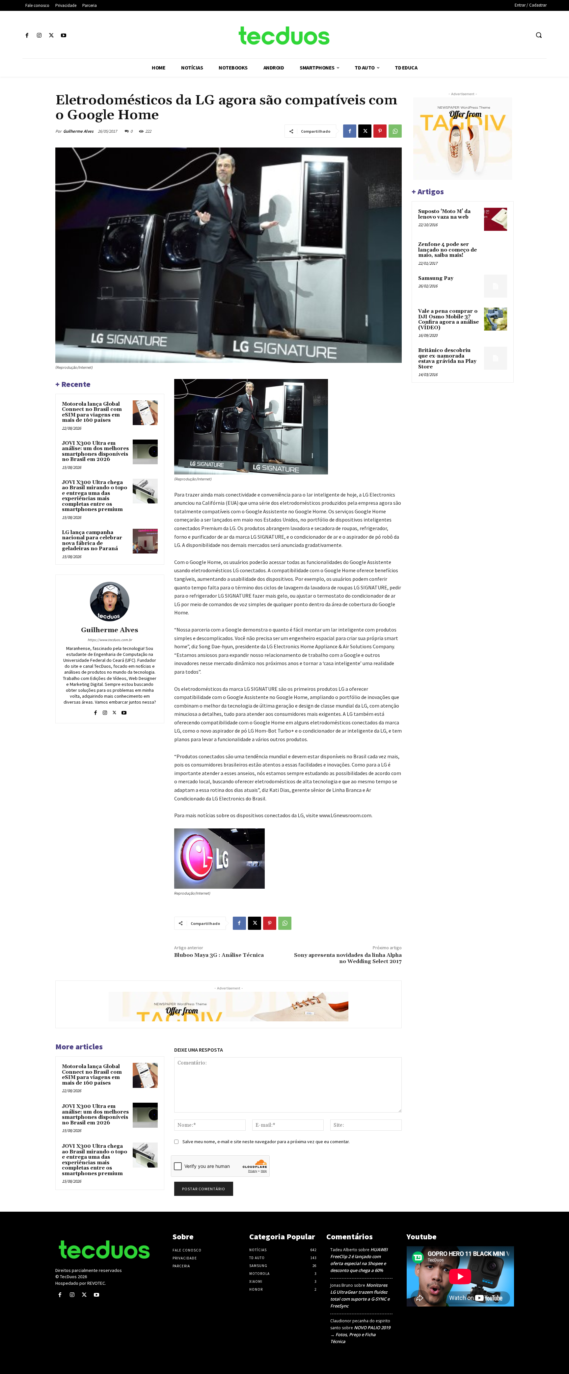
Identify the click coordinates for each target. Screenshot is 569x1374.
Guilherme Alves (78, 131)
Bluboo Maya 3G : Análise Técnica (219, 955)
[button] (539, 35)
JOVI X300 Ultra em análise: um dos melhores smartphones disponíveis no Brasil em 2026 (95, 451)
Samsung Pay (435, 278)
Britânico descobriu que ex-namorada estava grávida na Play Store (447, 358)
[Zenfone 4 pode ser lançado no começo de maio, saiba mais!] (495, 252)
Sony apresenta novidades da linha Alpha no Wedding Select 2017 (348, 958)
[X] (51, 35)
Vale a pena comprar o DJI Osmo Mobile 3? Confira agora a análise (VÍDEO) (448, 319)
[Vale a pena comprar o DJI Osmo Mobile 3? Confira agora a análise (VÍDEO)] (495, 319)
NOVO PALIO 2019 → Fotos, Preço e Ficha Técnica (360, 1334)
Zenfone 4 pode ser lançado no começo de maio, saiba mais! (447, 249)
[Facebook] (26, 35)
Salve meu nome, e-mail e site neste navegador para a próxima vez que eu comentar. (266, 1142)
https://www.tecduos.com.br (110, 639)
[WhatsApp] (395, 131)
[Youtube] (63, 35)
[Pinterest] (380, 131)
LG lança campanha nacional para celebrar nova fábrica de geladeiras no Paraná (92, 540)
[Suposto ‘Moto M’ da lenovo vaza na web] (495, 219)
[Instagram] (39, 35)
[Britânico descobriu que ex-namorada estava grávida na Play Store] (495, 358)
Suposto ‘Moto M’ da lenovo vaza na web (444, 214)
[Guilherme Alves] (109, 601)
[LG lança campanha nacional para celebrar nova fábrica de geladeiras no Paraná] (145, 541)
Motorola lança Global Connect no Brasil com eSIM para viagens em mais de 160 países (92, 412)
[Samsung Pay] (495, 286)
